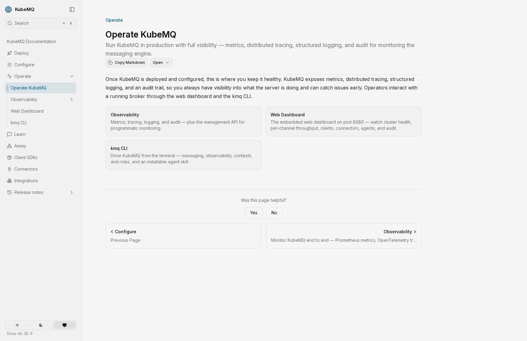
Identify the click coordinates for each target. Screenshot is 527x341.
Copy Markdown (130, 62)
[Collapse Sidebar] (72, 9)
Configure (24, 64)
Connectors (26, 169)
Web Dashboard (27, 111)
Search (43, 23)
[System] (64, 325)
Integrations (26, 180)
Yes (253, 212)
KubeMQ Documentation (31, 41)
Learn (20, 134)
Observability (24, 99)
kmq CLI (19, 122)
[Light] (17, 325)
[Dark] (40, 325)
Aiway (20, 145)
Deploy (21, 53)
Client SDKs (26, 157)
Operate (22, 76)
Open (158, 62)
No (274, 212)
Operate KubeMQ (28, 87)
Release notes (28, 192)
